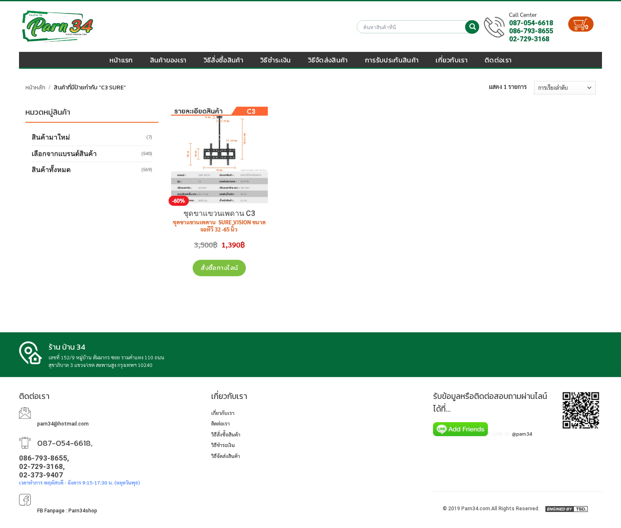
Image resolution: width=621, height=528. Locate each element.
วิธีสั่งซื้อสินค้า (223, 60)
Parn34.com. (476, 509)
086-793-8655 (531, 31)
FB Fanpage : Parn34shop (67, 511)
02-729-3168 (529, 39)
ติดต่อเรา (498, 60)
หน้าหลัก (35, 87)
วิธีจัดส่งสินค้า (328, 60)
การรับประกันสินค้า (392, 60)
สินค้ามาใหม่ (51, 137)
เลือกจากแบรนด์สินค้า (64, 154)
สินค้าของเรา (168, 60)
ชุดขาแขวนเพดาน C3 (219, 213)
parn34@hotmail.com (63, 424)
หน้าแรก (121, 60)
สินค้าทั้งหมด (51, 170)
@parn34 (522, 433)
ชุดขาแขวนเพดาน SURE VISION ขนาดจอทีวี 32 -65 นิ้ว (219, 226)
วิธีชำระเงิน (275, 60)
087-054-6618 (531, 23)
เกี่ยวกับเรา (452, 60)
